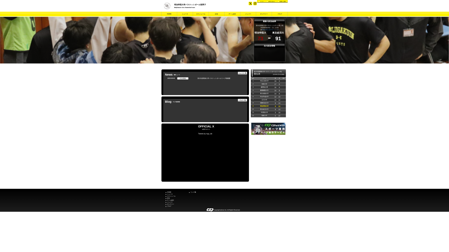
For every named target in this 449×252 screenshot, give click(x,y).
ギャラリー (264, 14)
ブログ (279, 14)
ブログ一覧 (242, 100)
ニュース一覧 (242, 73)
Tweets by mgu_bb (205, 133)
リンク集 (193, 192)
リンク (261, 1)
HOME (169, 14)
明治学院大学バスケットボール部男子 (190, 4)
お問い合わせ (271, 1)
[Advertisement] (268, 153)
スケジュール (200, 14)
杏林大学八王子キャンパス (270, 30)
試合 (216, 14)
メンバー (248, 14)
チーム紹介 (232, 14)
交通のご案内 (283, 1)
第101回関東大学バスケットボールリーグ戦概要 (213, 78)
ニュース (185, 14)
